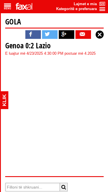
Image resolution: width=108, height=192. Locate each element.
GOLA (13, 21)
